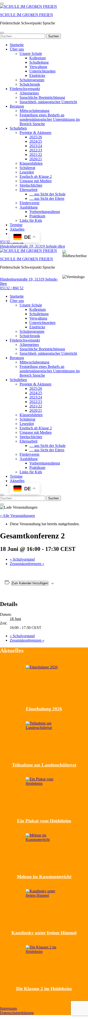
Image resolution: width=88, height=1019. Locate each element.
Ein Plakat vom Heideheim (44, 820)
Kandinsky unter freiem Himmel (44, 932)
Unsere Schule (31, 53)
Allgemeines (29, 93)
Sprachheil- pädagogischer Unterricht (48, 102)
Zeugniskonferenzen (27, 564)
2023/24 (35, 146)
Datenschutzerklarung (17, 1013)
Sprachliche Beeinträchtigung (42, 97)
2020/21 (35, 159)
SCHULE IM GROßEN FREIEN (26, 15)
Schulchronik (30, 84)
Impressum (8, 1008)
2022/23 (35, 150)
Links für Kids (31, 220)
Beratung (17, 106)
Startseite (17, 45)
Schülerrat (27, 168)
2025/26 (35, 137)
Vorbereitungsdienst (44, 212)
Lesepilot (27, 172)
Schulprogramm (32, 80)
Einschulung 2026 (44, 708)
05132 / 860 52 (11, 288)
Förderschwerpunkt (25, 89)
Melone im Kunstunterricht (44, 876)
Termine (16, 225)
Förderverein (29, 203)
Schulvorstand (22, 559)
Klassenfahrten (31, 163)
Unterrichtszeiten (42, 71)
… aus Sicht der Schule (47, 194)
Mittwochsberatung (34, 111)
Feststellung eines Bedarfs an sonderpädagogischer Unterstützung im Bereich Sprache (50, 119)
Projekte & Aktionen (35, 133)
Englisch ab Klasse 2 (36, 176)
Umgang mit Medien (36, 181)
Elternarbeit (28, 190)
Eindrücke (37, 75)
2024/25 (35, 141)
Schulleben (18, 128)
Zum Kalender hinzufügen (30, 583)
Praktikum (37, 216)
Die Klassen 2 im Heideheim (44, 988)
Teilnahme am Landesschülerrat (44, 764)
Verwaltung (38, 67)
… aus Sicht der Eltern (46, 198)
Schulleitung (39, 62)
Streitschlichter (31, 185)
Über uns (17, 49)
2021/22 (35, 154)
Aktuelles (17, 229)
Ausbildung (29, 207)
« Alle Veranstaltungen (17, 516)
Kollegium (37, 58)
